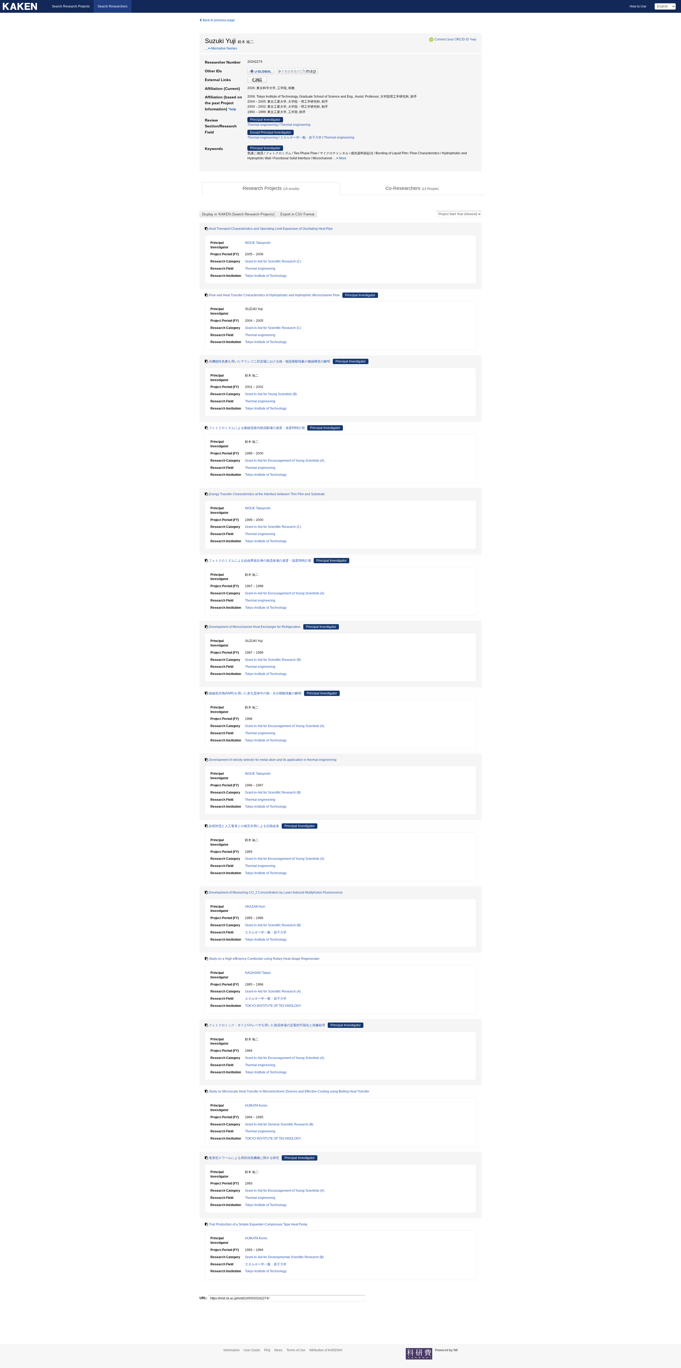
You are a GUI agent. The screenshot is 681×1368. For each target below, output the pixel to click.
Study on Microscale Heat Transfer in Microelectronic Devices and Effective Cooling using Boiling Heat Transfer (289, 1091)
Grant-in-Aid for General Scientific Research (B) (279, 1124)
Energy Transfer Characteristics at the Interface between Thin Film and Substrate (267, 494)
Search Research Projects (71, 6)
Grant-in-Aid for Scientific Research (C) (273, 261)
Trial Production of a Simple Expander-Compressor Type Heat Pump (258, 1224)
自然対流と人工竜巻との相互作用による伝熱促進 (244, 826)
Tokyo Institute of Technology (265, 276)
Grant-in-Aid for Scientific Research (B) (273, 660)
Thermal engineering (262, 125)
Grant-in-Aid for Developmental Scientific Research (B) (284, 1257)
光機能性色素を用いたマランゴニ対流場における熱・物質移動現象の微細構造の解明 (269, 361)
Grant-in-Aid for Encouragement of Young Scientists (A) (284, 460)
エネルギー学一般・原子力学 (301, 137)
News (278, 1350)
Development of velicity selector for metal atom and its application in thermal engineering (273, 760)
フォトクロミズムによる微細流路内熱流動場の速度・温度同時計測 (257, 428)
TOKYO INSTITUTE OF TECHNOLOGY (273, 1006)
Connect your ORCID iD (451, 39)
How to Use (638, 6)
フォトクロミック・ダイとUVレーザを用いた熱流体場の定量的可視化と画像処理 (267, 1025)
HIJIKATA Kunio (256, 1105)
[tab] (271, 188)
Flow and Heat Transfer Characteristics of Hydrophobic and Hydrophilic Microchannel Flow (274, 295)
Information (231, 1350)
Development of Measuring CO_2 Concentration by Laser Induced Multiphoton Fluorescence (276, 892)
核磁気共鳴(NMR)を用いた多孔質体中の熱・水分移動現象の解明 (255, 693)
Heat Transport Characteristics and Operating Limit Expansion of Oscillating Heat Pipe (271, 229)
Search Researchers (112, 6)
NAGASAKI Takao (258, 973)
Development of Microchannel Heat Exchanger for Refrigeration (255, 627)
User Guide (252, 1350)
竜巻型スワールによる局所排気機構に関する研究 (244, 1158)
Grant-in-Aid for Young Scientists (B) (271, 394)
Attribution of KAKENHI (325, 1350)
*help (473, 39)
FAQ (267, 1350)
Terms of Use (295, 1350)
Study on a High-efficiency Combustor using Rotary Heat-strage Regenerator (264, 959)
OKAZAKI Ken (255, 906)
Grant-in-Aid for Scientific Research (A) (273, 991)
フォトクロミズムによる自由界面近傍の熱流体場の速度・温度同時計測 (260, 560)
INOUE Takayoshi (258, 243)
